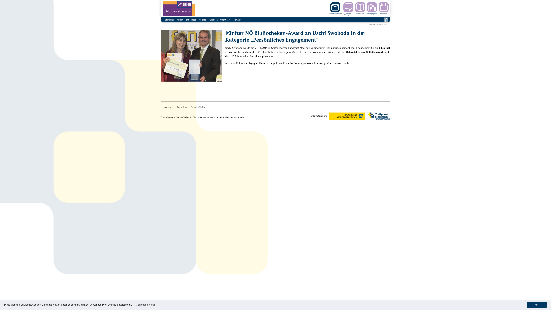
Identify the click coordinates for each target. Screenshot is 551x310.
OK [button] (536, 305)
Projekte (202, 19)
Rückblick (213, 19)
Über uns (224, 19)
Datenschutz (181, 107)
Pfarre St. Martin (198, 107)
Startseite (169, 19)
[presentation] (162, 55)
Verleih (179, 19)
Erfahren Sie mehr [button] (147, 305)
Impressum (168, 107)
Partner (237, 19)
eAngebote (191, 19)
